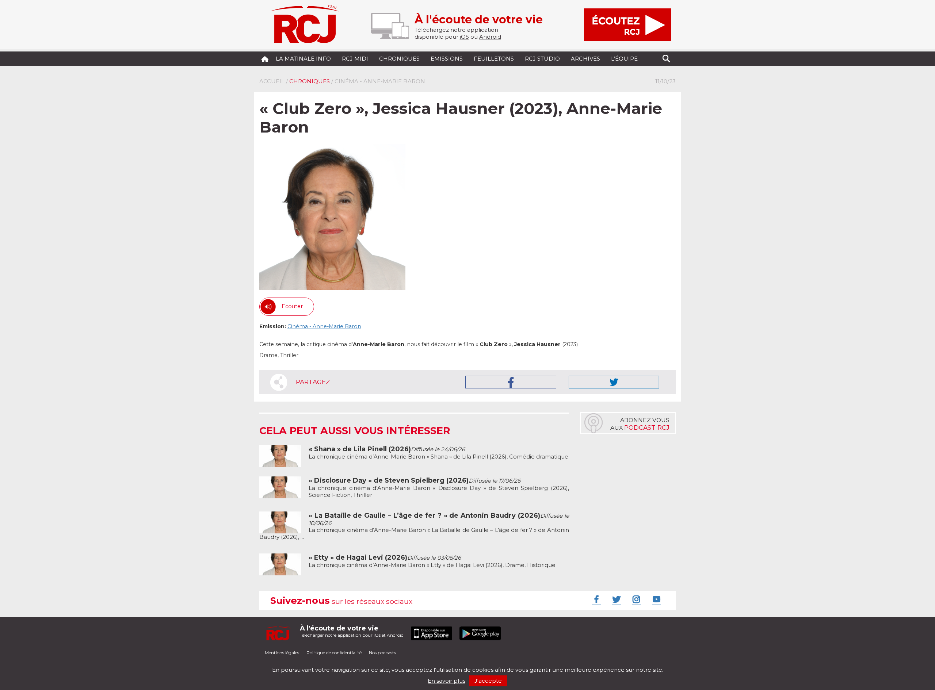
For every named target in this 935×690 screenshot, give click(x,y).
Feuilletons (494, 58)
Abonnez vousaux (639, 424)
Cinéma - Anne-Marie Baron (324, 326)
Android (490, 36)
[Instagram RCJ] (635, 599)
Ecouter (292, 306)
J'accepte (488, 680)
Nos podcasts (382, 652)
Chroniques (399, 58)
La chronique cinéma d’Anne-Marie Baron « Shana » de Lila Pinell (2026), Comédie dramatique (438, 453)
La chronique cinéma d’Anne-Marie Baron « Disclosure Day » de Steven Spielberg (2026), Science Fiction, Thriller (439, 487)
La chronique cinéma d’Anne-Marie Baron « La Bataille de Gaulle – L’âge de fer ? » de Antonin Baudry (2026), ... (414, 526)
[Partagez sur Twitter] (614, 382)
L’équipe (624, 58)
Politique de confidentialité (334, 652)
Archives (585, 58)
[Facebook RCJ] (595, 599)
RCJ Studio (542, 58)
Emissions (447, 58)
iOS (464, 36)
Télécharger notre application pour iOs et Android (352, 631)
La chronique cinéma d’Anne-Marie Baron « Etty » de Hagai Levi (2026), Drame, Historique (432, 561)
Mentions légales (282, 652)
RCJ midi (355, 58)
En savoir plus (446, 680)
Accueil (272, 81)
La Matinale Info (303, 58)
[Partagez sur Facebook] (510, 382)
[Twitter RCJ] (615, 599)
